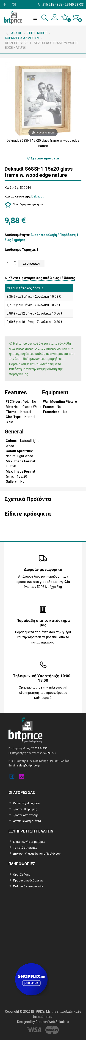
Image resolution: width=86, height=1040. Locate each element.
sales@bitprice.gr (28, 765)
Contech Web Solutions (52, 1022)
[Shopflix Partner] (31, 979)
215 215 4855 (52, 4)
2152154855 (39, 748)
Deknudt (37, 196)
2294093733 (48, 753)
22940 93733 (74, 4)
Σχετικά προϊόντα (44, 158)
